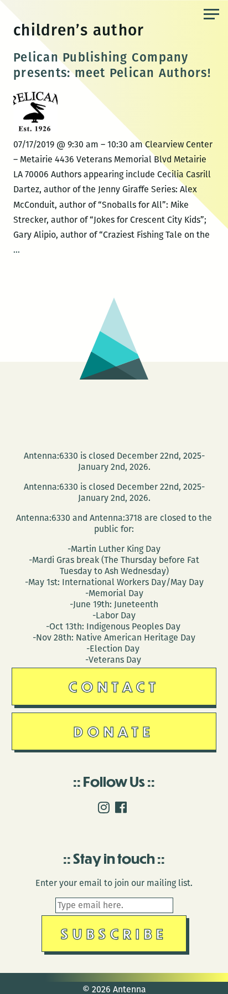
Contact (114, 686)
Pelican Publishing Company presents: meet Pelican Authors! (112, 65)
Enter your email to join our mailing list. (114, 883)
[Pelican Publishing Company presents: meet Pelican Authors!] (35, 129)
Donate (114, 731)
